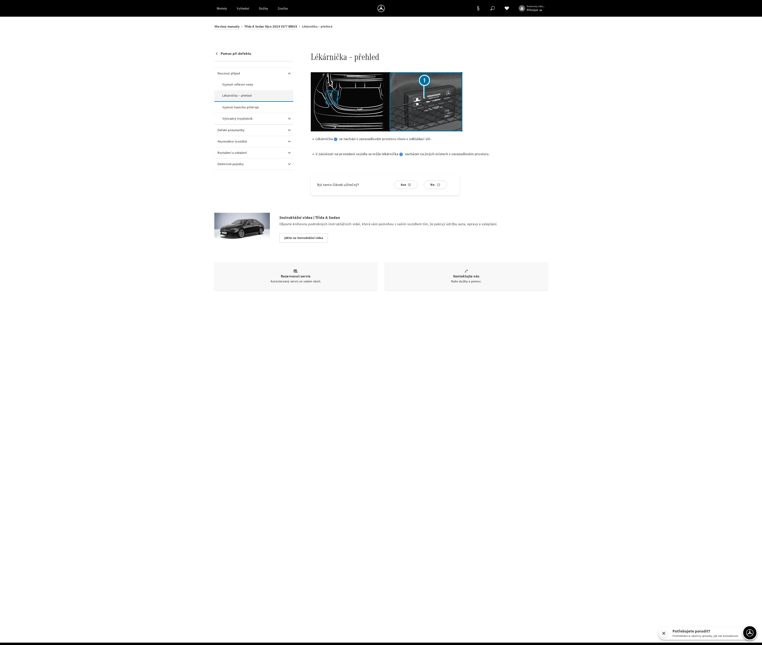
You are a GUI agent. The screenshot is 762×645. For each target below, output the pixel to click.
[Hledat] (492, 8)
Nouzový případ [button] (228, 73)
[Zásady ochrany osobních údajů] (478, 8)
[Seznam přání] (507, 8)
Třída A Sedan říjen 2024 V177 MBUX (270, 26)
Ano (403, 185)
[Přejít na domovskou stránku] (381, 8)
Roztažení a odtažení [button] (232, 153)
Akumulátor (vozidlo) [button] (232, 141)
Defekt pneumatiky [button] (230, 130)
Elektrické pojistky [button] (230, 164)
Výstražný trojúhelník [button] (237, 118)
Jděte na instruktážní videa (303, 238)
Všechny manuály (227, 26)
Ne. (432, 185)
